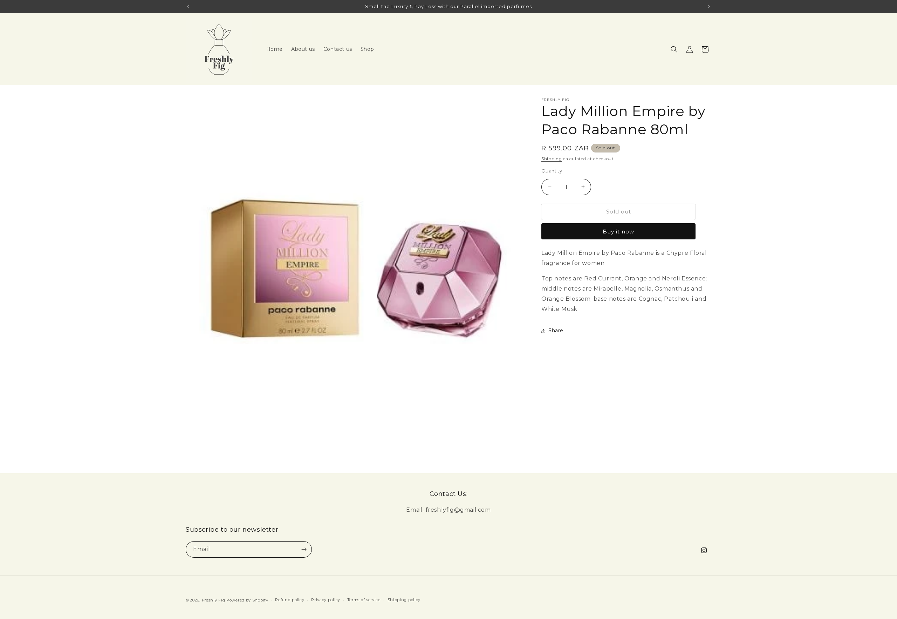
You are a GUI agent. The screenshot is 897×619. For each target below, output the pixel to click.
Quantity (551, 171)
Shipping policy (404, 599)
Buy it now (618, 231)
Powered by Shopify (247, 600)
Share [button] (555, 330)
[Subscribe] (303, 549)
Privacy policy (325, 599)
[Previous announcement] (188, 6)
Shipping (551, 158)
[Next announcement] (709, 6)
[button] (674, 49)
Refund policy (289, 599)
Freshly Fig (213, 600)
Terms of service (364, 599)
